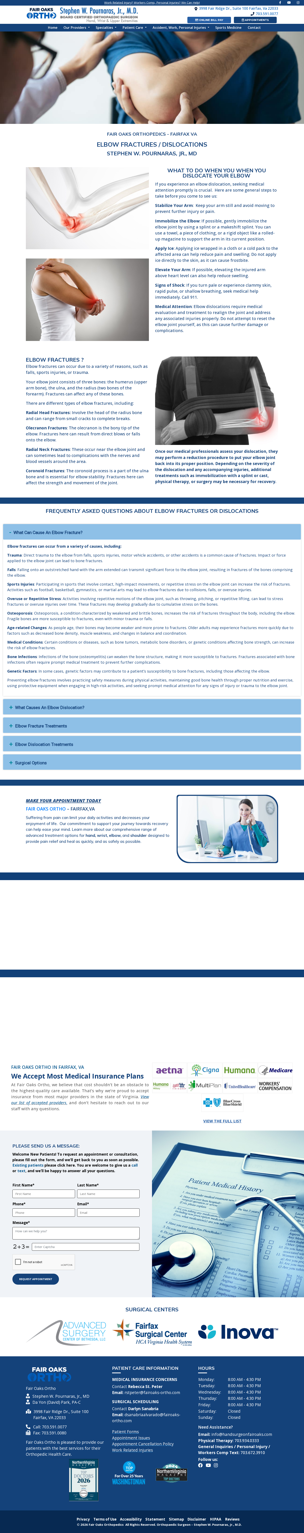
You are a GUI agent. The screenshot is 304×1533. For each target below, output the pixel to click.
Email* (83, 1204)
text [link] (21, 1170)
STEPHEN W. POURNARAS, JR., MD (152, 153)
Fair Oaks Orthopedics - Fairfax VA (152, 134)
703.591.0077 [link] (267, 13)
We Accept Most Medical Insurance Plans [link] (77, 1075)
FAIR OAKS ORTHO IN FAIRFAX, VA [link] (47, 1067)
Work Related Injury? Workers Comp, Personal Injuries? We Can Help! (152, 2)
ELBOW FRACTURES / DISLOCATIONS (152, 144)
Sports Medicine (228, 27)
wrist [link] (102, 835)
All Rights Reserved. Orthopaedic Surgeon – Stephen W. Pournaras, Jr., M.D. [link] (183, 1524)
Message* (21, 1222)
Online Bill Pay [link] (210, 20)
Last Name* (88, 1185)
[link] (289, 2)
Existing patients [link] (27, 1165)
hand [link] (90, 835)
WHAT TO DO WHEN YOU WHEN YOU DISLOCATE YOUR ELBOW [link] (216, 173)
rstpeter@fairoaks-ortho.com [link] (152, 1392)
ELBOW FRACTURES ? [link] (55, 359)
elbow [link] (115, 835)
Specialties (105, 27)
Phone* (18, 1204)
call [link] (135, 1165)
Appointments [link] (256, 20)
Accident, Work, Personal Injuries (180, 27)
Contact (254, 27)
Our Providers (75, 27)
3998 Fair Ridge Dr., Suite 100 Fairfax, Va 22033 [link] (238, 8)
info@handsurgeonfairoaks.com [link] (241, 1434)
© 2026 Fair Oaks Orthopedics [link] (100, 1524)
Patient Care (133, 27)
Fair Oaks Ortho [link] (46, 809)
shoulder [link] (138, 835)
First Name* (23, 1185)
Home (54, 27)
